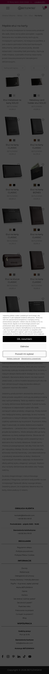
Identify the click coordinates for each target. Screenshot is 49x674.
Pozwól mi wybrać (24, 354)
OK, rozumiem (24, 339)
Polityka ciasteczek (13, 358)
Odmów (24, 346)
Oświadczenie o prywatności (31, 358)
